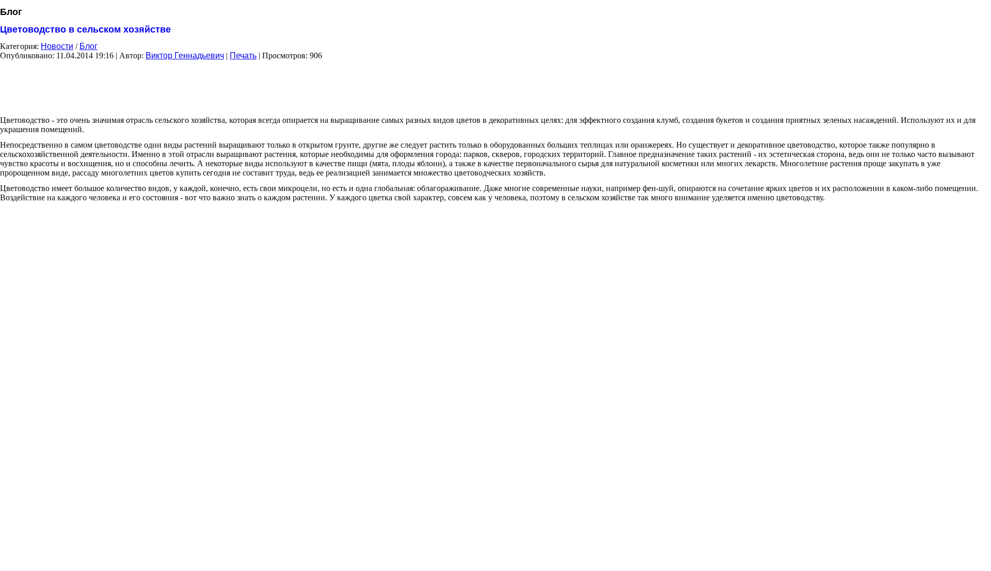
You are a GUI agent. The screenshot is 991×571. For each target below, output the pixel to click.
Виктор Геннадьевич (185, 55)
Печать (243, 55)
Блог (88, 46)
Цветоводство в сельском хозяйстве (85, 29)
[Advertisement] (495, 84)
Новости (57, 46)
